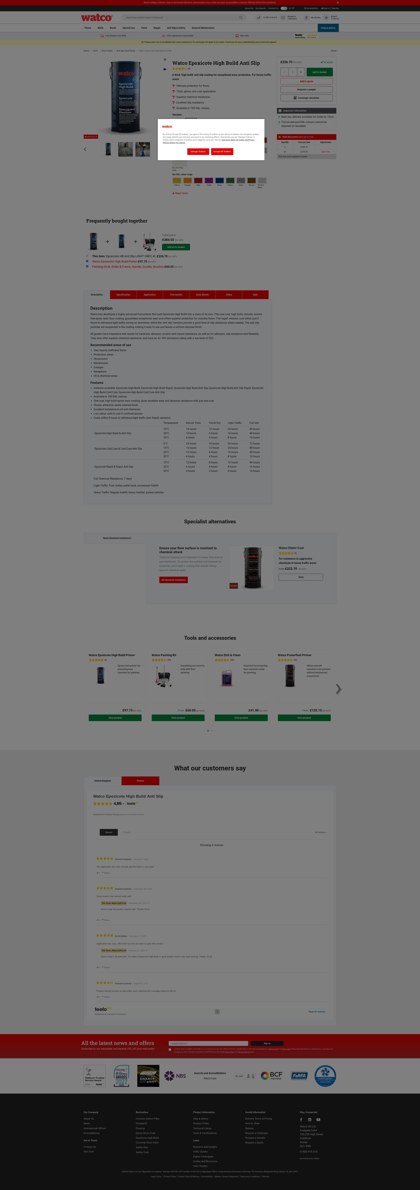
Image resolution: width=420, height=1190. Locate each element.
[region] (211, 139)
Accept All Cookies (222, 151)
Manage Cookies (198, 151)
